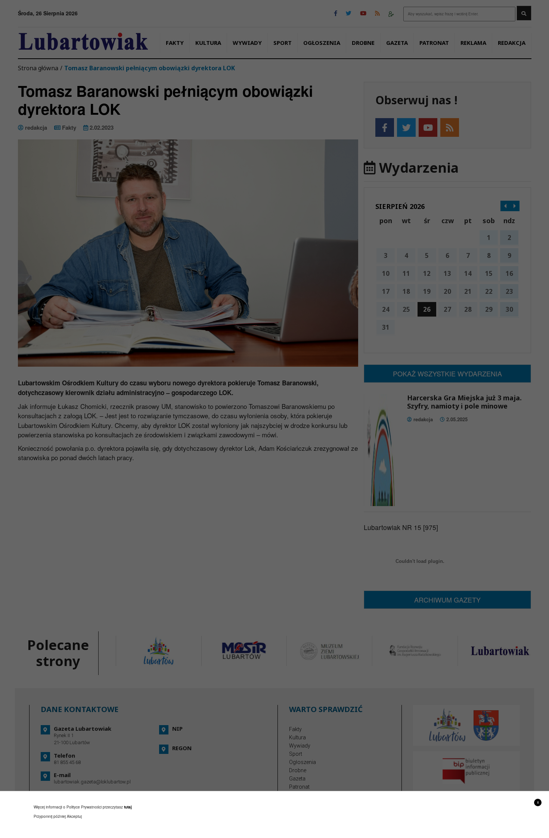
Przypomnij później (50, 816)
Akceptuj (74, 816)
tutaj (128, 807)
